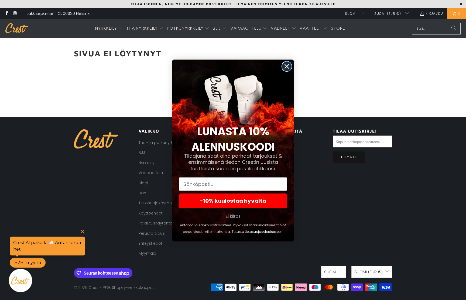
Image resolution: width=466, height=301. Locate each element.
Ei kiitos (233, 216)
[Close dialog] (287, 66)
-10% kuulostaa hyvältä (233, 201)
